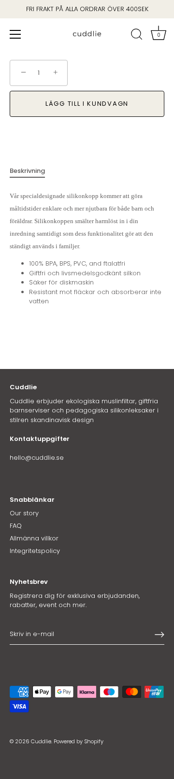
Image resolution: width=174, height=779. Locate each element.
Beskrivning (27, 170)
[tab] (32, 171)
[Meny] (15, 34)
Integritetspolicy (35, 550)
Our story (24, 513)
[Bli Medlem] (159, 634)
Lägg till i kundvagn (87, 103)
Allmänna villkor (34, 538)
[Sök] (136, 35)
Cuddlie (41, 741)
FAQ (16, 525)
